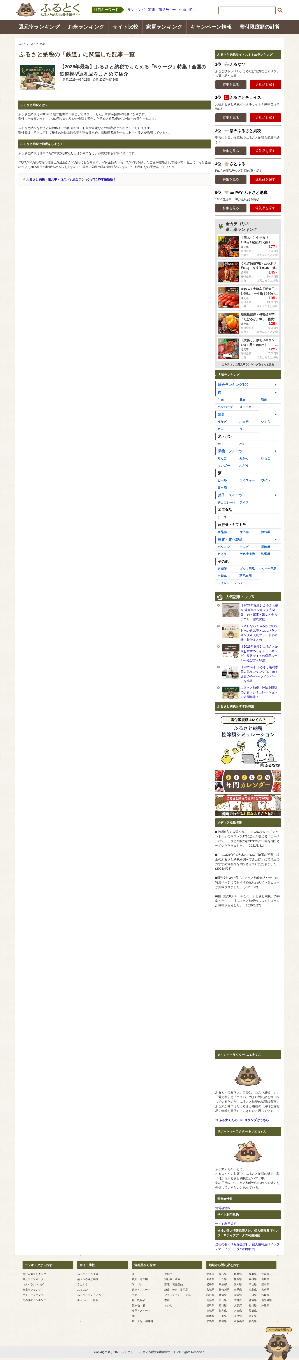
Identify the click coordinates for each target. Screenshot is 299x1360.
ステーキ (245, 407)
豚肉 (242, 399)
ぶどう (244, 465)
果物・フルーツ (230, 451)
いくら (265, 421)
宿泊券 (244, 532)
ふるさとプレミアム (89, 1294)
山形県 (210, 1300)
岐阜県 (238, 1273)
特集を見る (231, 84)
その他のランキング (34, 1300)
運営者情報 (222, 1208)
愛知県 (238, 1284)
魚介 (221, 414)
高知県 (253, 1316)
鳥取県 (253, 1273)
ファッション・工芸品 (177, 1294)
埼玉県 (223, 1273)
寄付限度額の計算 (260, 27)
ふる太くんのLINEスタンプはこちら (244, 1120)
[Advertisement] (55, 218)
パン (242, 443)
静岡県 (238, 1279)
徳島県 (253, 1300)
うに (242, 429)
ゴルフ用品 (247, 568)
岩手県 (210, 1284)
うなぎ (222, 421)
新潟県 (223, 1294)
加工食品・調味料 (142, 1321)
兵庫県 (238, 1310)
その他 (168, 1305)
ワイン (265, 480)
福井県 (223, 1310)
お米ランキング (86, 27)
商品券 (163, 10)
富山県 (223, 1300)
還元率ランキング (39, 27)
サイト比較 (125, 27)
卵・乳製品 (138, 1300)
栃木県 (210, 1316)
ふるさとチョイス (87, 1273)
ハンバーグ (225, 407)
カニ (221, 429)
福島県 (210, 1305)
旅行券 (265, 532)
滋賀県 (238, 1294)
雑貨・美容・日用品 (176, 1289)
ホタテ (244, 421)
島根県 (253, 1279)
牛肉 (182, 10)
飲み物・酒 (138, 1305)
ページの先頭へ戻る (278, 1343)
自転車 (222, 576)
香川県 (253, 1305)
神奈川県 (224, 1289)
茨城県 (210, 1310)
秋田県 (210, 1294)
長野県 (223, 1321)
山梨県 (223, 1316)
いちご (265, 458)
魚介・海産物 (140, 1279)
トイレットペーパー (231, 583)
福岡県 (253, 1321)
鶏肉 (264, 399)
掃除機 (265, 547)
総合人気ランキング (34, 1273)
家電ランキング (164, 27)
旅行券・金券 (172, 1279)
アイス (244, 502)
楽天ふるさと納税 (87, 1279)
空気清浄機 (247, 554)
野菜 (134, 1294)
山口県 (253, 1294)
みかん (244, 458)
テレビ (244, 547)
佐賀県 (265, 1273)
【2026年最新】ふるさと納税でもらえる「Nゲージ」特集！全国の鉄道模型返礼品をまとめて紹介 (133, 70)
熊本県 (265, 1284)
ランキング (136, 10)
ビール (222, 480)
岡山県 (253, 1284)
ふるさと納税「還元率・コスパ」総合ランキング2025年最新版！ (71, 179)
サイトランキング (33, 1294)
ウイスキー (247, 480)
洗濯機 (265, 554)
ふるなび (82, 1289)
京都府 (238, 1300)
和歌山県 (239, 1321)
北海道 (210, 1273)
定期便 (222, 568)
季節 (167, 1300)
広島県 (253, 1289)
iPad (193, 10)
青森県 (210, 1279)
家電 (151, 10)
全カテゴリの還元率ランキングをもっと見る (248, 364)
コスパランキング (33, 1284)
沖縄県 (265, 1305)
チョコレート (227, 502)
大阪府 (238, 1305)
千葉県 (223, 1279)
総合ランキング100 (233, 385)
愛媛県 (253, 1310)
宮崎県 (265, 1294)
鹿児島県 (266, 1300)
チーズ (222, 517)
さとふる (82, 1284)
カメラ (222, 554)
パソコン (224, 547)
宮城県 (210, 1289)
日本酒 (222, 487)
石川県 (223, 1305)
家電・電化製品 (230, 539)
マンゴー (224, 465)
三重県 (238, 1289)
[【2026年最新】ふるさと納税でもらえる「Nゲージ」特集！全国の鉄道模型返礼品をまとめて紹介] (37, 89)
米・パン (137, 1284)
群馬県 (210, 1321)
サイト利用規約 (226, 1224)
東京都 (223, 1284)
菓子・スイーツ (230, 495)
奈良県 (238, 1316)
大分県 (265, 1289)
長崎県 (265, 1279)
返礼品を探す (265, 84)
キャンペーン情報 (211, 27)
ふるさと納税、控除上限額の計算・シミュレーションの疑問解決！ (259, 692)
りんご (222, 458)
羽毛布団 (245, 576)
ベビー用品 (268, 568)
